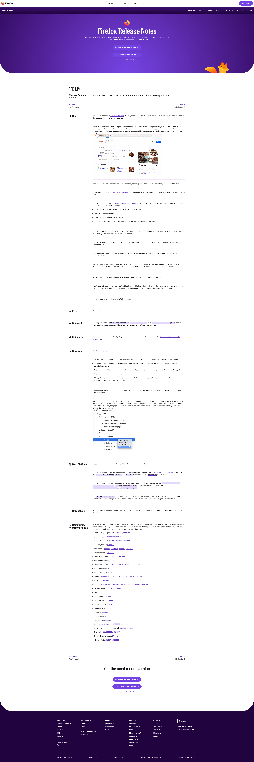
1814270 (111, 576)
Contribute (109, 727)
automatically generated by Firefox (115, 192)
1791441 (115, 636)
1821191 (123, 584)
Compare (132, 723)
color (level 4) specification (164, 473)
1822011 (139, 576)
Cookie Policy (118, 757)
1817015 (117, 537)
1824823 (129, 549)
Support (132, 736)
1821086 (115, 640)
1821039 (109, 624)
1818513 (108, 584)
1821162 (125, 576)
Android (243, 10)
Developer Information (101, 351)
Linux (59, 739)
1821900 (107, 620)
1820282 (112, 561)
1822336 (127, 541)
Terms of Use (93, 757)
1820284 (115, 584)
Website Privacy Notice (64, 757)
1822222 (116, 624)
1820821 (109, 632)
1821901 (119, 541)
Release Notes (134, 727)
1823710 (133, 565)
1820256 (125, 565)
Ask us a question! (184, 730)
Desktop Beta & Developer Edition (210, 10)
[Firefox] (7, 3)
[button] (112, 3)
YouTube (156, 727)
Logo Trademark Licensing (188, 757)
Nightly (84, 723)
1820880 (117, 588)
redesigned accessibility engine (124, 203)
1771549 (102, 624)
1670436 (110, 545)
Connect (108, 723)
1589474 (119, 533)
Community (133, 742)
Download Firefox (64, 723)
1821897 (137, 584)
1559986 (104, 592)
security (102, 311)
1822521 (107, 549)
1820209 (117, 565)
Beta (83, 727)
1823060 (114, 549)
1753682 (110, 600)
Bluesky (156, 733)
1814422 (102, 632)
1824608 (124, 624)
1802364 (103, 576)
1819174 (108, 640)
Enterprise (85, 735)
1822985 (108, 616)
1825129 (140, 565)
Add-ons (132, 739)
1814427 (110, 537)
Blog (131, 746)
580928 (108, 596)
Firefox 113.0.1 (176, 511)
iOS (250, 10)
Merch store (134, 733)
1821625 (130, 584)
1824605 (117, 632)
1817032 (111, 604)
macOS (60, 730)
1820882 (105, 580)
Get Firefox (246, 3)
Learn (131, 730)
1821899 (130, 628)
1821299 (123, 628)
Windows (60, 727)
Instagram (157, 723)
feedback (145, 37)
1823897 (122, 549)
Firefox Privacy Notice (127, 59)
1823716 (116, 616)
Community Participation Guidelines (151, 757)
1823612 (144, 584)
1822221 (110, 569)
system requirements (128, 39)
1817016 (112, 541)
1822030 (105, 612)
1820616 (107, 608)
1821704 (132, 576)
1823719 (114, 557)
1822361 (118, 569)
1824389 (121, 557)
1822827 (111, 573)
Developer (109, 730)
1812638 (110, 553)
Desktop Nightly (232, 10)
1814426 (110, 565)
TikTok (155, 730)
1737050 (126, 533)
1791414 (101, 584)
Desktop (191, 10)
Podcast (156, 736)
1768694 (109, 588)
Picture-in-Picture (117, 116)
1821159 (118, 576)
